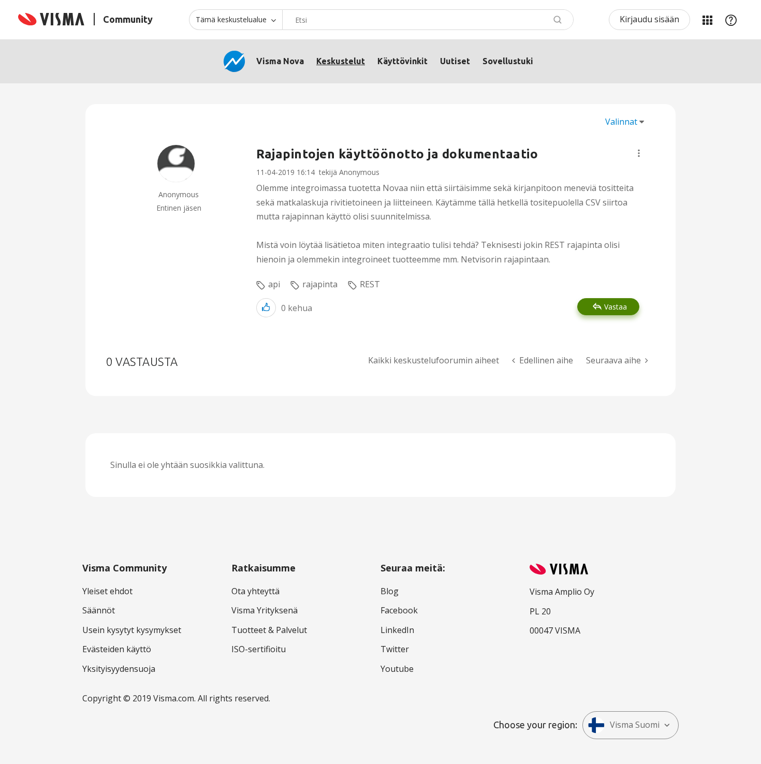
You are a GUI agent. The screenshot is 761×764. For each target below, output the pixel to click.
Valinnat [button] (621, 121)
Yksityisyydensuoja (118, 668)
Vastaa (615, 307)
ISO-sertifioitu (258, 649)
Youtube (397, 668)
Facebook (399, 610)
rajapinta (320, 284)
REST (370, 284)
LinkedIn (397, 630)
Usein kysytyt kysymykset (131, 630)
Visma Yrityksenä (264, 610)
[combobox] (428, 19)
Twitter (394, 649)
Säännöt (98, 610)
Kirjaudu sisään (649, 19)
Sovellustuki (507, 61)
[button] (639, 153)
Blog (389, 591)
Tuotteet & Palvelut (269, 630)
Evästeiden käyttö (116, 649)
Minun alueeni (707, 20)
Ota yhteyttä (255, 591)
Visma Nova (280, 61)
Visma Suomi (635, 724)
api (274, 284)
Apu (731, 20)
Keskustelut (340, 61)
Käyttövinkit (402, 61)
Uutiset (455, 61)
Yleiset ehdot (107, 591)
